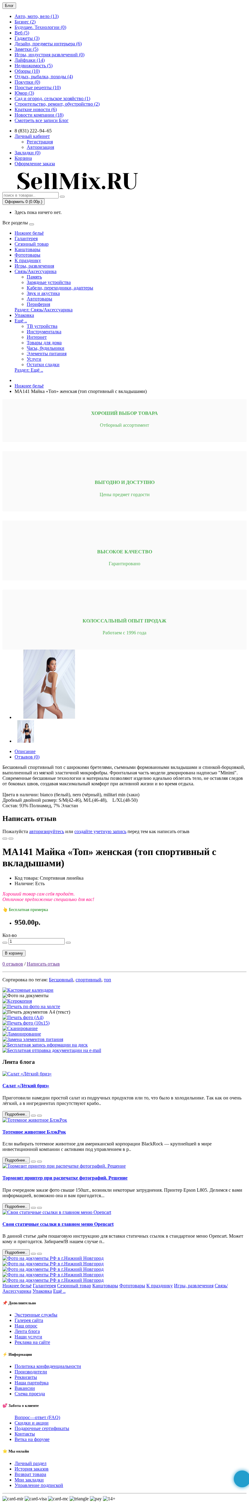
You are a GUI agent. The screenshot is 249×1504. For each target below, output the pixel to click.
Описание (25, 751)
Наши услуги (28, 1336)
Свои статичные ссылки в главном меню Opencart (58, 1224)
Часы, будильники (45, 348)
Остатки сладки (43, 364)
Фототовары (27, 255)
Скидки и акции (32, 1422)
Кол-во (9, 935)
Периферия (38, 304)
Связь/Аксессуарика (35, 271)
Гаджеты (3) (27, 38)
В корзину (14, 953)
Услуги (34, 359)
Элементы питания (47, 353)
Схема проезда (30, 1393)
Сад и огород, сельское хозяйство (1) (52, 98)
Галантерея (26, 238)
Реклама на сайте (32, 1342)
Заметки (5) (26, 49)
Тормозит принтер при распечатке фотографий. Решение (65, 1177)
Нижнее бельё (29, 233)
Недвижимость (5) (34, 65)
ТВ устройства (42, 326)
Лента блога (27, 1331)
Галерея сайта (29, 1320)
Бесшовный (61, 979)
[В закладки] (4, 839)
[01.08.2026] (33, 1116)
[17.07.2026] (33, 1161)
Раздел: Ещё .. (29, 370)
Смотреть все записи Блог (42, 120)
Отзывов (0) (27, 756)
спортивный (88, 979)
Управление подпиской (39, 1485)
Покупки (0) (27, 82)
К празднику (28, 260)
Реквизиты (26, 1377)
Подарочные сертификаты (42, 1428)
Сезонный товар (32, 244)
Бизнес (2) (25, 21)
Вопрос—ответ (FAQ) (37, 1417)
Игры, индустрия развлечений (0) (49, 54)
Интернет (37, 337)
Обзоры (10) (27, 71)
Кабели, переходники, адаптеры (60, 287)
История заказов (32, 1468)
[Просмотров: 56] (39, 1116)
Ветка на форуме (32, 1439)
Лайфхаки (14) (30, 60)
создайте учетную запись (100, 831)
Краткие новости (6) (36, 109)
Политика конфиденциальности (48, 1366)
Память (34, 276)
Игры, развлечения (34, 265)
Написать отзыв (43, 963)
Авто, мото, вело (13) (37, 16)
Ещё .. (21, 320)
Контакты (25, 1433)
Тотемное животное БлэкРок (34, 1131)
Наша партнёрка (32, 1382)
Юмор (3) (24, 93)
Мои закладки (29, 1479)
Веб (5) (22, 32)
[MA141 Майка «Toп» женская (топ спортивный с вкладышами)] (49, 717)
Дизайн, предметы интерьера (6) (48, 43)
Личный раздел (30, 1463)
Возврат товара (30, 1474)
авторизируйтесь (46, 831)
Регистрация (40, 141)
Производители (31, 1371)
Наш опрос (26, 1325)
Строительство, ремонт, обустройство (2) (57, 104)
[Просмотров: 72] (39, 1161)
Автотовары (39, 298)
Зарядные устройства (49, 282)
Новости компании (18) (39, 114)
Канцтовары (27, 249)
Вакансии (25, 1388)
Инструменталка (44, 331)
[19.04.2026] (33, 1254)
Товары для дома (44, 342)
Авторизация (40, 147)
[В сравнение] (11, 839)
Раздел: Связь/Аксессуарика (44, 309)
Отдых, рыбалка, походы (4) (44, 76)
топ (107, 979)
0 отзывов (12, 963)
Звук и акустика (43, 293)
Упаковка (24, 315)
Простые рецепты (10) (38, 87)
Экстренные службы (36, 1314)
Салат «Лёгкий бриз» (25, 1085)
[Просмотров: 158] (39, 1254)
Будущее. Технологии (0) (40, 27)
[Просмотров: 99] (39, 1208)
